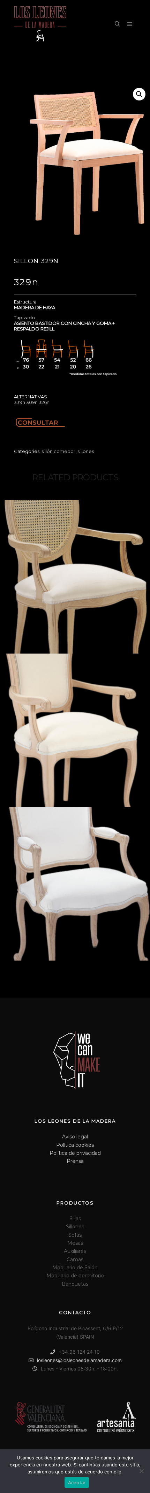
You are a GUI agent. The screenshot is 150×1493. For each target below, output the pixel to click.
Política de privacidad (75, 1153)
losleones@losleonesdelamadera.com (79, 1360)
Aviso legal (75, 1136)
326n (44, 402)
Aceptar (77, 1482)
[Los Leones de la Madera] (40, 24)
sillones (85, 451)
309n (32, 402)
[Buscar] (117, 24)
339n (19, 402)
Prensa (75, 1161)
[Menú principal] (129, 24)
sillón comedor (58, 451)
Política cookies (75, 1145)
